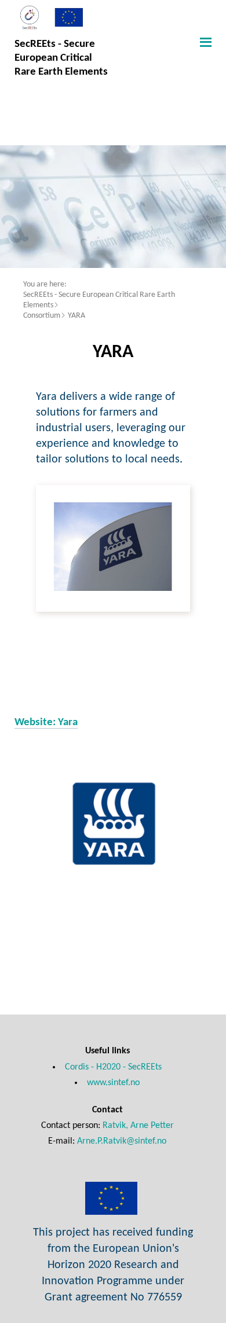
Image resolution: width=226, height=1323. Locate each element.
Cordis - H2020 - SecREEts (113, 1067)
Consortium (41, 315)
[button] (204, 41)
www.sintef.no (113, 1082)
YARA (76, 315)
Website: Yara (46, 722)
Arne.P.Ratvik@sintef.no (121, 1141)
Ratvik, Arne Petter (138, 1125)
